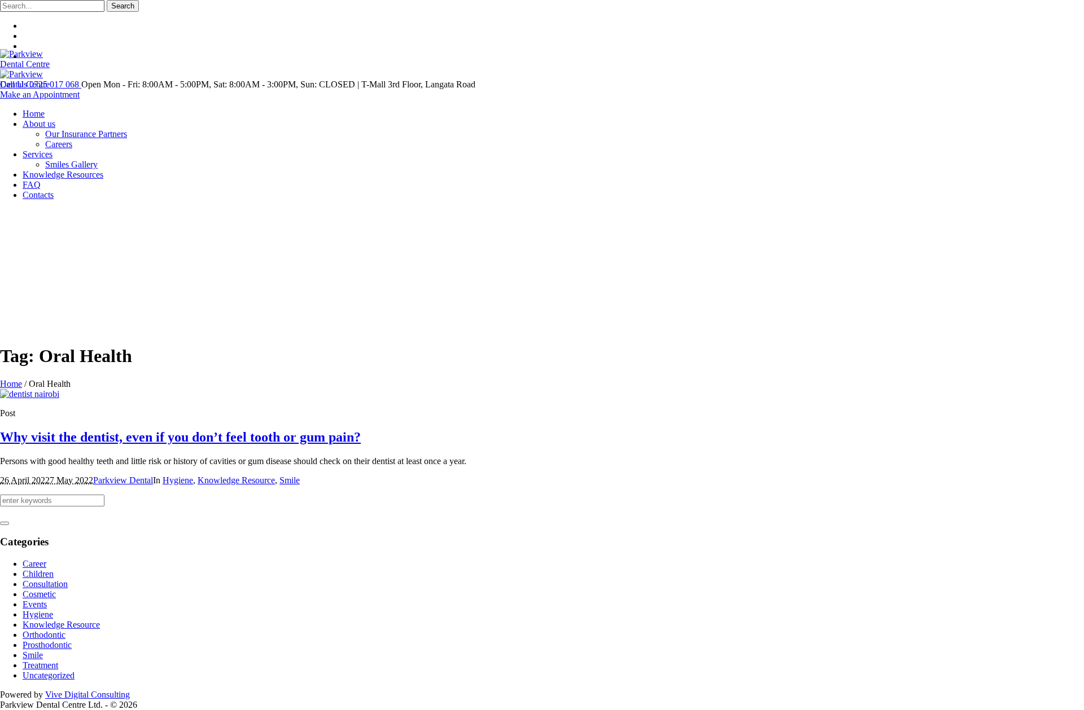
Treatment (40, 665)
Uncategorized (49, 675)
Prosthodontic (47, 645)
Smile (289, 480)
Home (11, 384)
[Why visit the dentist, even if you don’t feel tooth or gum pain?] (29, 394)
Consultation (45, 584)
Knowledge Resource (236, 480)
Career (34, 563)
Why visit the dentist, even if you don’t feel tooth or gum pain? (180, 437)
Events (35, 604)
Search (122, 6)
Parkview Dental (123, 480)
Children (38, 574)
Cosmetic (39, 594)
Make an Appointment (40, 94)
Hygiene (178, 480)
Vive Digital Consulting (87, 694)
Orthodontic (44, 635)
